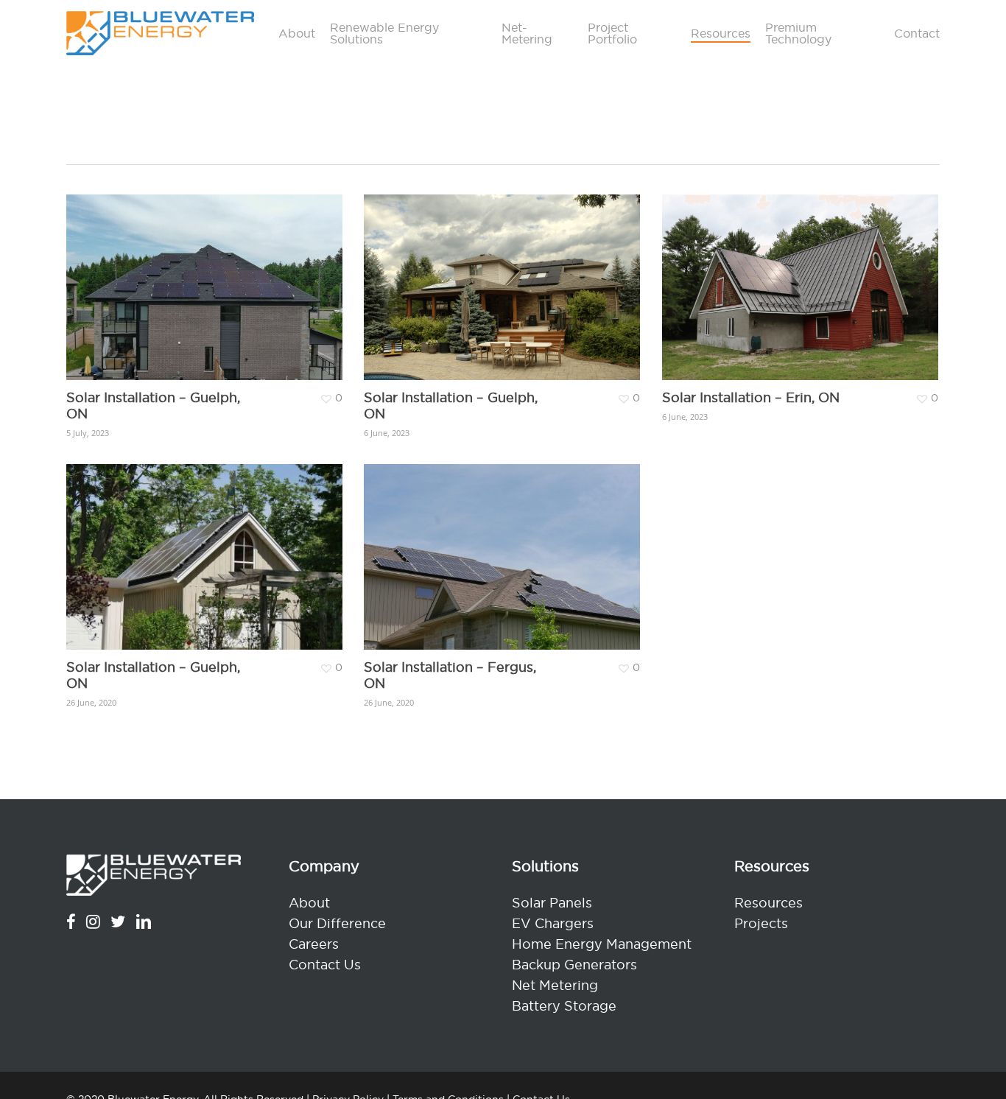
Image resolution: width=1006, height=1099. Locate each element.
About (309, 902)
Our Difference (337, 923)
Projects (761, 923)
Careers (314, 943)
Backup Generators (574, 964)
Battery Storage (564, 1005)
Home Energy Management (602, 943)
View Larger (160, 272)
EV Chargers (553, 923)
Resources (768, 902)
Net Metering (555, 985)
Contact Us (325, 964)
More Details (246, 272)
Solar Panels (552, 902)
